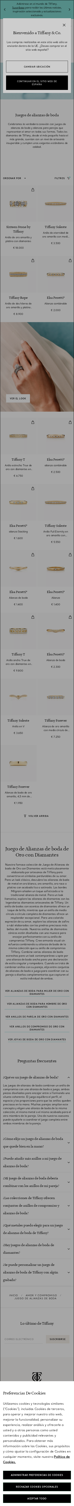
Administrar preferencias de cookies (37, 1475)
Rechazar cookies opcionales (37, 1487)
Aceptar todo (37, 1498)
